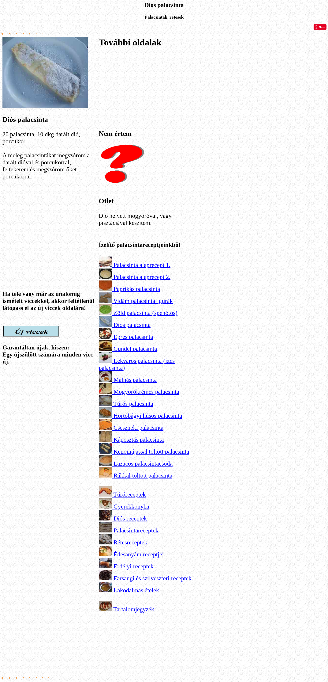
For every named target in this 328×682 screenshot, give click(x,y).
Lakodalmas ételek (136, 590)
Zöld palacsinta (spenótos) (145, 312)
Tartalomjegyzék (133, 609)
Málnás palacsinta (135, 379)
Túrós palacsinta (133, 403)
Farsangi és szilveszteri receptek (153, 578)
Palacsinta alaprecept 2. (142, 276)
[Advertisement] (49, 227)
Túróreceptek (129, 494)
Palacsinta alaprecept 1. (142, 264)
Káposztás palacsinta (139, 439)
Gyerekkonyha (131, 506)
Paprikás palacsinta (137, 288)
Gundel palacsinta (135, 348)
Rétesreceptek (130, 542)
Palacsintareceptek (136, 530)
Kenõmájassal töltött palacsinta (151, 451)
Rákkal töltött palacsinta (143, 475)
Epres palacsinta (133, 336)
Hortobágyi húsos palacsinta (148, 415)
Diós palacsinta (132, 324)
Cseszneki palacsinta (138, 427)
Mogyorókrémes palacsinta (146, 391)
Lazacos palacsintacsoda (143, 463)
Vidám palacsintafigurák (143, 300)
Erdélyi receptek (134, 566)
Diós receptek (130, 518)
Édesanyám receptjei (139, 554)
